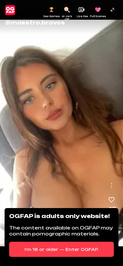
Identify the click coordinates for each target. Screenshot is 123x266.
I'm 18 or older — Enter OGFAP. (62, 249)
